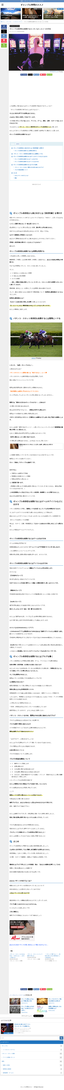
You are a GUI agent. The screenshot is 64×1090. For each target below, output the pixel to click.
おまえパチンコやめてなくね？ (21, 175)
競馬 (32, 1061)
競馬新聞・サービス (32, 1072)
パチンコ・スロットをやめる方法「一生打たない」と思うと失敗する (17, 956)
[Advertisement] (36, 89)
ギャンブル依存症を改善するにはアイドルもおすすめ (26, 161)
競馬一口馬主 (32, 1065)
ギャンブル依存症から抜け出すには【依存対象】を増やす (28, 148)
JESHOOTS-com (54, 71)
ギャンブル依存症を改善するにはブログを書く (25, 164)
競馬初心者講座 (32, 1069)
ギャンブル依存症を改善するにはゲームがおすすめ (26, 159)
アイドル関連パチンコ (32, 1057)
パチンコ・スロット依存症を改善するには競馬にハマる (27, 153)
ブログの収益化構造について (21, 169)
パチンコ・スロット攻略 (32, 1053)
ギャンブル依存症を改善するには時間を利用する (25, 150)
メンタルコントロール (14, 25)
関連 (15, 178)
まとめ (14, 172)
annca (33, 358)
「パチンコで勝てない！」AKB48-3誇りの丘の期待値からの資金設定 (52, 956)
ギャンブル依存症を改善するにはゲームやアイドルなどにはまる (29, 156)
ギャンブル (32, 1045)
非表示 (17, 143)
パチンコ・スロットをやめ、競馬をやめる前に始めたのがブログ (29, 167)
